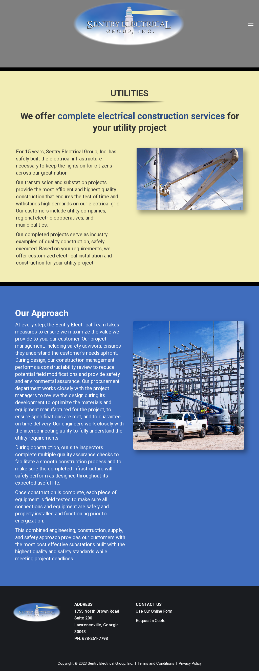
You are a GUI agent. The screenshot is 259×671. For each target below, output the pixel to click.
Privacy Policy (190, 663)
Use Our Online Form (154, 611)
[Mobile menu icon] (250, 23)
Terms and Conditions (156, 663)
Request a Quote (150, 620)
